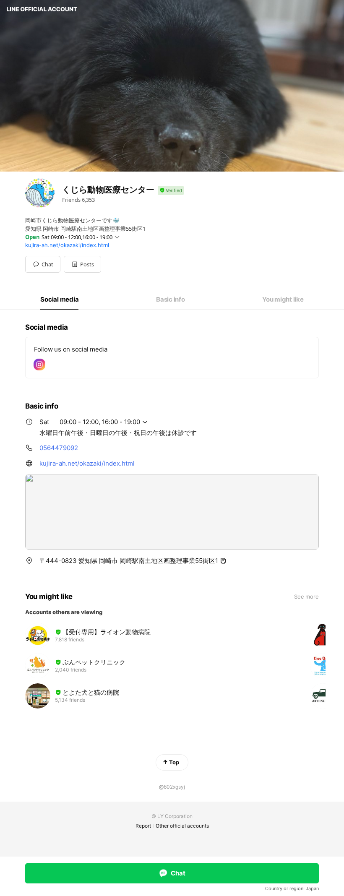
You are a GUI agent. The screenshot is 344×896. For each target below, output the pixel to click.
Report (143, 826)
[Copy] (223, 561)
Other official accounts (182, 826)
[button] (82, 264)
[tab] (59, 299)
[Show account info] (171, 190)
